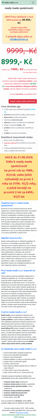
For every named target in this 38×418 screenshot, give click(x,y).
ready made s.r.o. (11, 2)
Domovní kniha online (28, 415)
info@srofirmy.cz (19, 39)
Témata (21, 417)
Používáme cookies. (22, 412)
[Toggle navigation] (33, 2)
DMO (16, 417)
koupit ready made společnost (22, 101)
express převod (10, 143)
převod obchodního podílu (11, 415)
